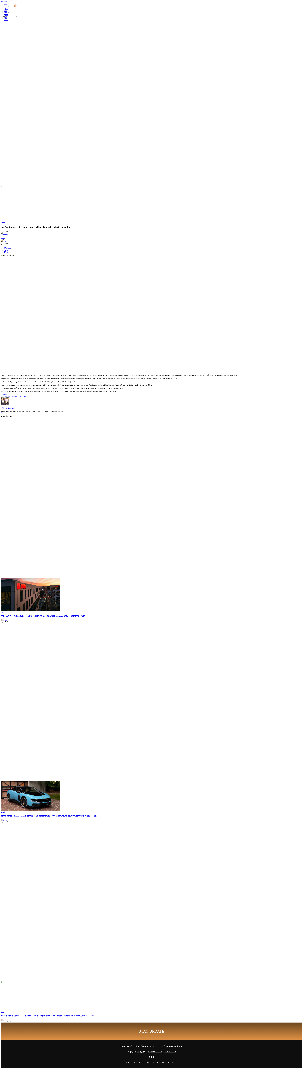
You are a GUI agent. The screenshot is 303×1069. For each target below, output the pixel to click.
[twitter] (300, 2)
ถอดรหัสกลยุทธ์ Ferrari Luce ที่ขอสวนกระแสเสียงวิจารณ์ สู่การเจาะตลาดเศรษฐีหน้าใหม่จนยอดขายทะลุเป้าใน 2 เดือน (49, 816)
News (5, 11)
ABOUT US (170, 1051)
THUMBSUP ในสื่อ (136, 1052)
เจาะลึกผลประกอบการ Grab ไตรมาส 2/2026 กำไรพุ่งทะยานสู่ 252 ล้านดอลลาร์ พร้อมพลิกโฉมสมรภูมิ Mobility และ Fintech (51, 1016)
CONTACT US (155, 1051)
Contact (6, 20)
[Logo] (11, 7)
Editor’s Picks (7, 13)
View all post (4, 413)
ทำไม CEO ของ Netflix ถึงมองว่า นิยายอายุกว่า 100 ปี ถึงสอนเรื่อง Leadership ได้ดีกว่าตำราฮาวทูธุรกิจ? (43, 616)
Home (5, 10)
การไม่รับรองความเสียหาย (170, 1046)
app (6, 396)
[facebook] (298, 2)
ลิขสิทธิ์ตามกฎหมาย (145, 1046)
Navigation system (21, 396)
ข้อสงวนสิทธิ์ (126, 1046)
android (2, 396)
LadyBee (5, 620)
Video (5, 14)
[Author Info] (5, 404)
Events (5, 17)
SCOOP (6, 15)
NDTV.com (6, 395)
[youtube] (302, 2)
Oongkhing (5, 234)
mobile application (11, 396)
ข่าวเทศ (3, 222)
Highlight (3, 612)
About (5, 18)
